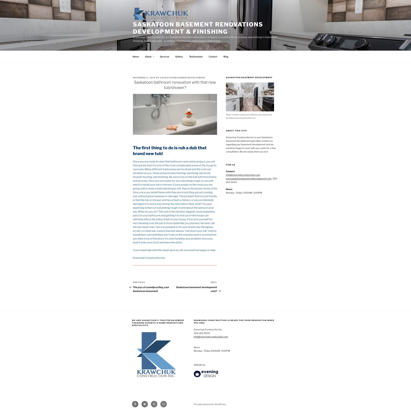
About (148, 56)
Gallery (179, 56)
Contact (213, 56)
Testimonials (196, 56)
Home (136, 56)
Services (164, 56)
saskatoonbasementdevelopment (183, 78)
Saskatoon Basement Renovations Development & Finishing (198, 28)
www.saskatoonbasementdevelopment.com (248, 178)
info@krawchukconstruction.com (243, 174)
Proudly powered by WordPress (210, 404)
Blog (225, 56)
